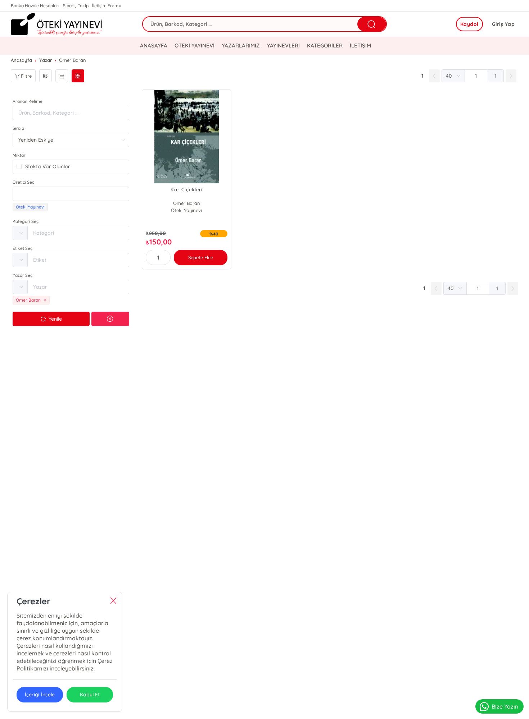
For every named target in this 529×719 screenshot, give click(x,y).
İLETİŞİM (360, 45)
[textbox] (71, 194)
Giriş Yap (503, 24)
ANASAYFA (153, 45)
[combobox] (71, 194)
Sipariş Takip (76, 5)
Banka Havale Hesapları (35, 5)
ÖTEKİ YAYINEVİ (194, 45)
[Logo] (56, 24)
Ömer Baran (186, 203)
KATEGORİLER (325, 45)
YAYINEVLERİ (283, 45)
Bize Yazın (505, 706)
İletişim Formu (106, 5)
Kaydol (469, 24)
